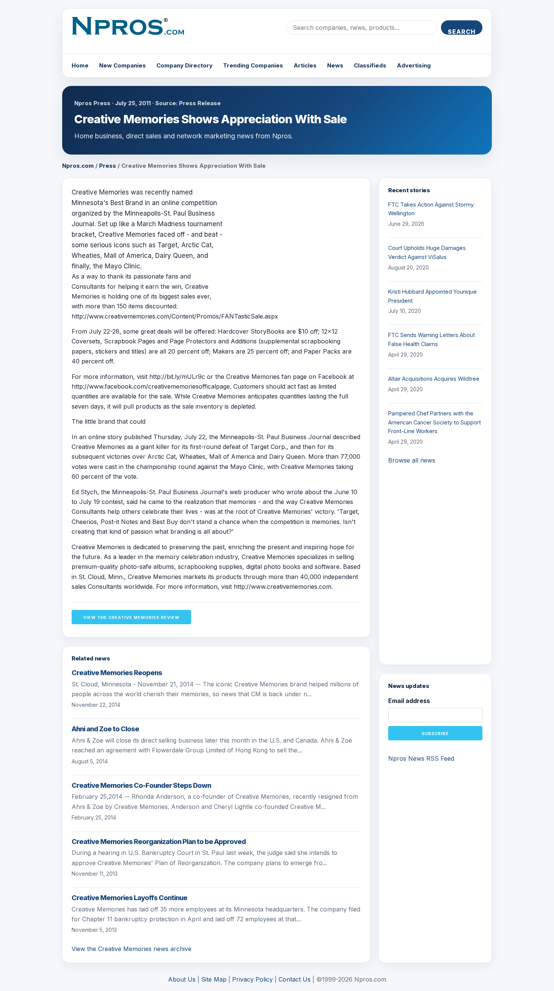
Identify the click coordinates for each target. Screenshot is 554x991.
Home (80, 65)
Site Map (213, 979)
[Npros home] (134, 32)
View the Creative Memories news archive (131, 949)
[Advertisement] (297, 240)
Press (107, 165)
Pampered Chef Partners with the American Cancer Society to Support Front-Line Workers (434, 422)
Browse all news (411, 460)
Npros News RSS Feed (421, 758)
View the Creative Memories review (131, 617)
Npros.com (78, 165)
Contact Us (295, 979)
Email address (409, 701)
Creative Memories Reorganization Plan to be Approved (159, 841)
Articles (305, 65)
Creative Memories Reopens (117, 673)
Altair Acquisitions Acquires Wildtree (433, 378)
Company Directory (184, 65)
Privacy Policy (252, 979)
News (335, 65)
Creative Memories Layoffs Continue (129, 898)
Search (462, 31)
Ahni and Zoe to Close (105, 729)
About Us (182, 979)
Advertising (414, 65)
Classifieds (370, 65)
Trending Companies (253, 65)
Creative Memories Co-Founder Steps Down (141, 785)
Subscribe (435, 733)
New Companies (122, 65)
